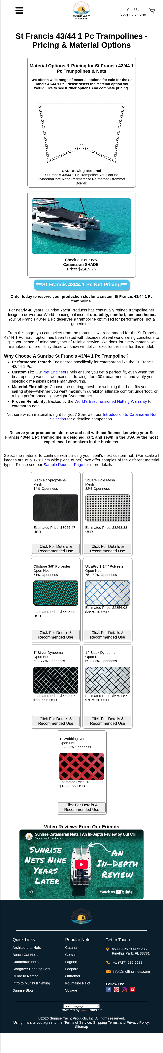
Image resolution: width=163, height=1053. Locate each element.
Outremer (72, 976)
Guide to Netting (25, 976)
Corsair (71, 955)
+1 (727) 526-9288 (127, 962)
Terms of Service (77, 1022)
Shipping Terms (105, 1022)
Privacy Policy (138, 1022)
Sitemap (81, 1027)
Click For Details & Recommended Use (55, 548)
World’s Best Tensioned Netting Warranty (111, 401)
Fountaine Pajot (77, 983)
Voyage (71, 990)
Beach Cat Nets (25, 955)
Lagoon (71, 962)
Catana (71, 948)
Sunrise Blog (23, 990)
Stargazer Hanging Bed (31, 969)
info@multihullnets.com (131, 972)
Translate (95, 1010)
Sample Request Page (63, 464)
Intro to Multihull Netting (31, 983)
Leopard (71, 969)
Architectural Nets (27, 948)
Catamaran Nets (26, 962)
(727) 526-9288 (132, 15)
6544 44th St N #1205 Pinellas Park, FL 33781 (131, 951)
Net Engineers (55, 372)
